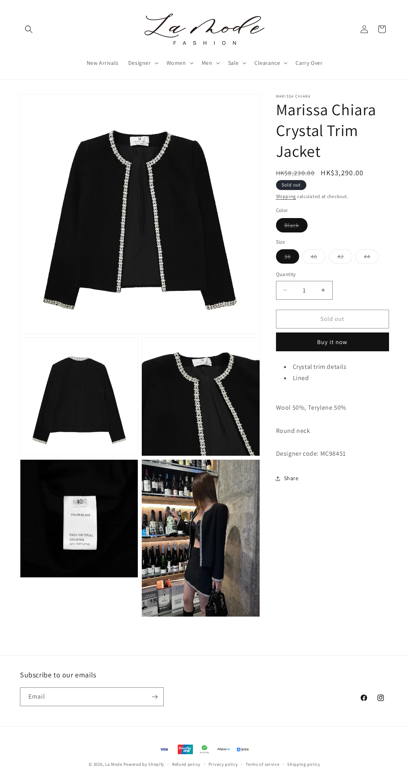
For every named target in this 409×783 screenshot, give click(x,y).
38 (291, 258)
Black (296, 226)
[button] (29, 29)
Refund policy (186, 764)
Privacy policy (223, 764)
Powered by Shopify (144, 764)
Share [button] (291, 478)
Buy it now (332, 342)
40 (318, 258)
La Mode (113, 764)
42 (345, 258)
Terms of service (262, 764)
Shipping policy (303, 764)
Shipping (286, 196)
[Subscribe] (154, 696)
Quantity (286, 274)
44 (371, 258)
